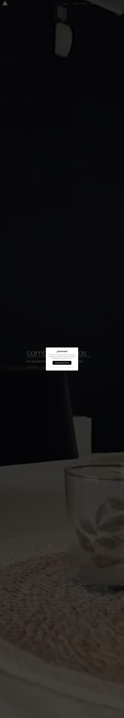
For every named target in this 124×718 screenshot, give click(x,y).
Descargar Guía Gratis (62, 363)
